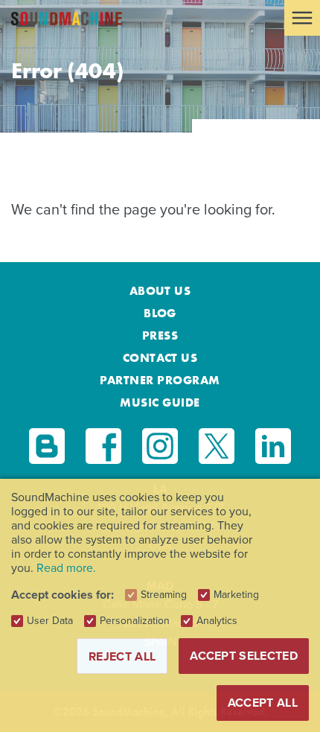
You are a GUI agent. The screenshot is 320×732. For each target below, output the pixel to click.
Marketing (236, 595)
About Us (160, 291)
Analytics (216, 621)
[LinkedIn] (273, 446)
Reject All (122, 656)
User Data (50, 621)
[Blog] (47, 446)
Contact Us (160, 358)
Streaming (164, 595)
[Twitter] (216, 446)
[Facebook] (103, 446)
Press (160, 335)
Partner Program (160, 380)
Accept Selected (244, 655)
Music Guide (159, 402)
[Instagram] (160, 446)
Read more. (66, 567)
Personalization (135, 621)
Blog (160, 313)
